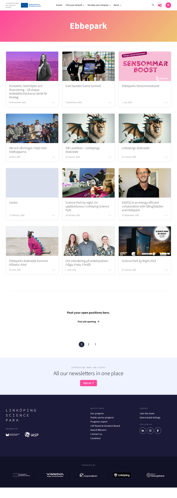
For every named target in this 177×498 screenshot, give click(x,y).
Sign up (87, 383)
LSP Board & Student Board (105, 426)
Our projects (97, 413)
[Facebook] (158, 430)
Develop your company (98, 5)
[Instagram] (150, 430)
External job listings (150, 417)
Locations (95, 438)
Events (59, 5)
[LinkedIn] (143, 430)
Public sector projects (102, 417)
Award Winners (98, 430)
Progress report (98, 421)
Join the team (147, 413)
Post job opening (87, 321)
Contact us (96, 434)
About (116, 5)
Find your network (74, 5)
